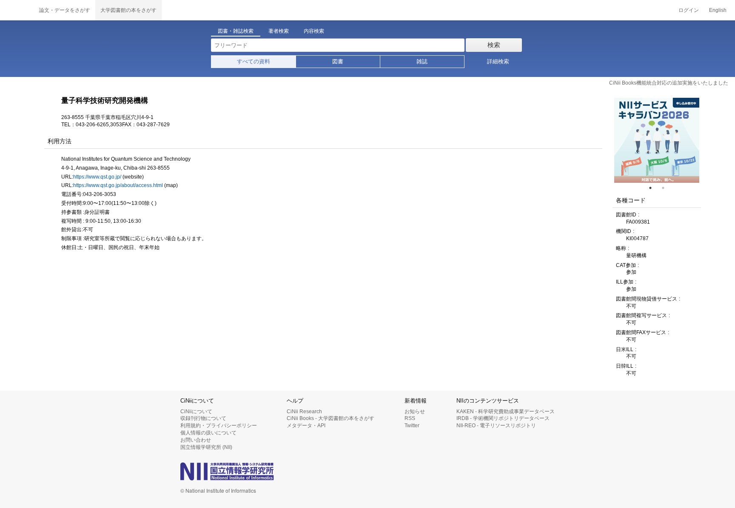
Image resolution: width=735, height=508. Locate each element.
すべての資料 (253, 61)
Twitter (412, 426)
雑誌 (421, 61)
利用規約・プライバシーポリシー (218, 426)
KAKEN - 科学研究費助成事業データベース (505, 411)
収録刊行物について (203, 418)
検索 (493, 44)
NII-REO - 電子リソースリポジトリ (496, 426)
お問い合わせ (195, 440)
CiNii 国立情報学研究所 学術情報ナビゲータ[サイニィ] (17, 10)
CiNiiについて (196, 411)
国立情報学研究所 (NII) (206, 447)
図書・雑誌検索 (236, 31)
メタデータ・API (306, 426)
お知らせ (415, 411)
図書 (337, 61)
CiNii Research (304, 411)
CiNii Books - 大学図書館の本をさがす (330, 418)
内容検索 (314, 31)
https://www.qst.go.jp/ (97, 177)
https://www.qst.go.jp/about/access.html (118, 185)
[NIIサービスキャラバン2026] (656, 140)
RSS (410, 418)
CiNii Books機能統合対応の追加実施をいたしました (668, 83)
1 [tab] (654, 188)
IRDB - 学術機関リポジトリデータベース (503, 418)
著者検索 (278, 31)
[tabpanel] (657, 140)
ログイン (688, 10)
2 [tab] (666, 188)
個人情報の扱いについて (208, 433)
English (717, 10)
